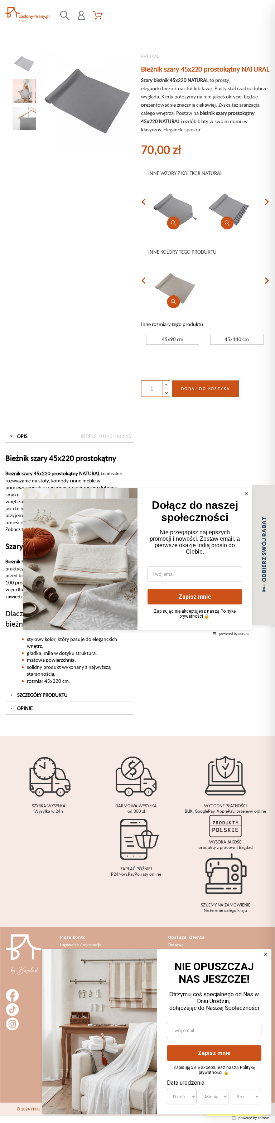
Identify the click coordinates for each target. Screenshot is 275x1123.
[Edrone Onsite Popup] (137, 561)
